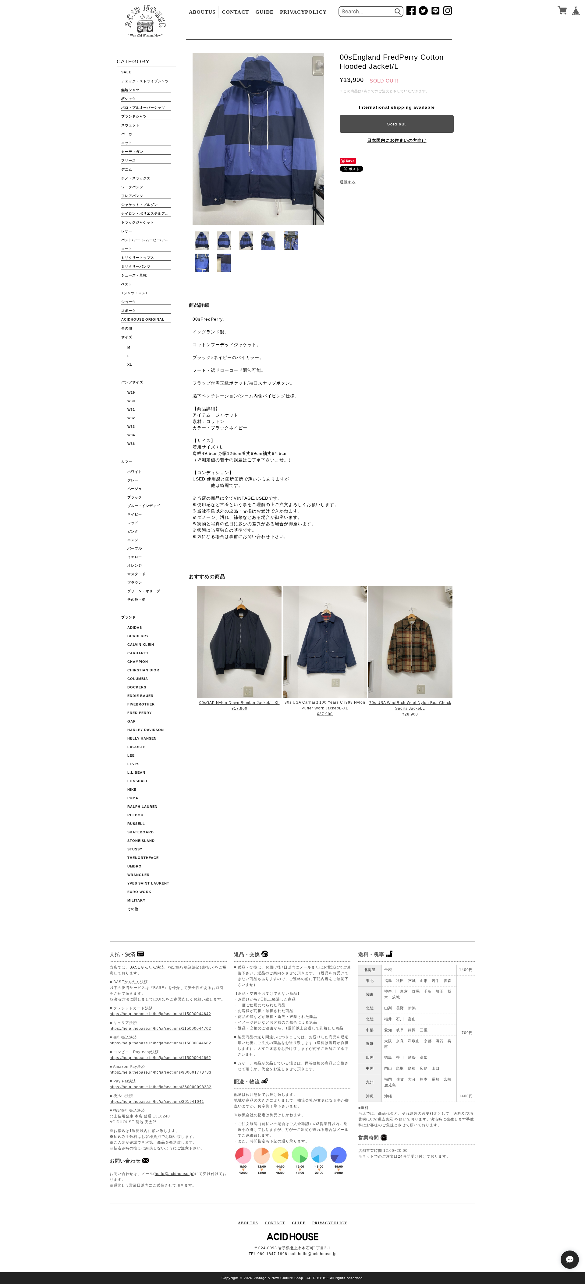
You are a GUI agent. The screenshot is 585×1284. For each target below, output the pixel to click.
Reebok (135, 815)
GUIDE (264, 12)
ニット (126, 143)
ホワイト (134, 471)
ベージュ (134, 489)
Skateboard (140, 832)
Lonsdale (137, 781)
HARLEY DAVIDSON (145, 730)
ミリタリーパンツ (136, 266)
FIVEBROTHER (141, 704)
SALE (126, 72)
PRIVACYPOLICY (303, 12)
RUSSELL (136, 823)
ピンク (132, 531)
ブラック (134, 497)
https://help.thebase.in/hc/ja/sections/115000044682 (160, 1043)
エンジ (132, 540)
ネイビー (134, 514)
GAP (131, 721)
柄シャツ (128, 98)
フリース (128, 160)
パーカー (128, 134)
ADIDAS (134, 627)
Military (136, 900)
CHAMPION (137, 661)
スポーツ (128, 310)
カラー (126, 461)
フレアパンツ (132, 196)
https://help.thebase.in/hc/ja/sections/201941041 (157, 1101)
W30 (131, 401)
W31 (131, 409)
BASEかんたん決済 (146, 967)
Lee (131, 755)
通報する (348, 182)
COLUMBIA (137, 679)
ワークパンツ (132, 187)
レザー (126, 231)
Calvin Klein (140, 644)
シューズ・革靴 (134, 275)
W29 (131, 392)
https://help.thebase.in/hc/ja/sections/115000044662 (160, 1058)
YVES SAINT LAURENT (148, 883)
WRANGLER (138, 875)
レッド (132, 523)
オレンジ (134, 565)
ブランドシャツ (134, 116)
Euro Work (139, 892)
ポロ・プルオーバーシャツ (143, 107)
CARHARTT (138, 653)
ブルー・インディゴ (143, 506)
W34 (131, 435)
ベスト (126, 284)
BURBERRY (138, 636)
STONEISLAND (141, 841)
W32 (131, 418)
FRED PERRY (139, 713)
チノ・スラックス (136, 178)
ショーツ (128, 302)
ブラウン (134, 582)
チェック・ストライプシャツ (145, 81)
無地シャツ (130, 90)
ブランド (128, 617)
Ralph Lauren (142, 806)
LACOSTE (136, 747)
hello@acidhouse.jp (174, 1174)
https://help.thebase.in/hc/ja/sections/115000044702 (160, 1028)
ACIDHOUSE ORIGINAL (143, 319)
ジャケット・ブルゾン (139, 204)
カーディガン (132, 151)
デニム (126, 169)
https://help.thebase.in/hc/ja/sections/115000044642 (160, 1014)
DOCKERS (136, 687)
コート (126, 249)
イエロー (134, 557)
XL (129, 364)
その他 (126, 328)
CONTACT (235, 12)
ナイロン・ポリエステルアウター (146, 213)
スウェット (130, 125)
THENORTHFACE (143, 858)
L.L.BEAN (136, 772)
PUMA (132, 798)
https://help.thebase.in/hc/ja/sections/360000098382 (160, 1087)
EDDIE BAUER (140, 696)
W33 (131, 426)
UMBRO (134, 866)
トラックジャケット (137, 222)
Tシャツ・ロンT (134, 293)
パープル (134, 548)
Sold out (396, 124)
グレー (132, 480)
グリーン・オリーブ (143, 591)
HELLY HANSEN (142, 738)
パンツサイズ (132, 382)
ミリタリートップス (137, 257)
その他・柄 (136, 599)
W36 (131, 443)
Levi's (133, 764)
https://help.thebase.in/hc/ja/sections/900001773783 (160, 1072)
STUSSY (134, 849)
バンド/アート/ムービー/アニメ (146, 240)
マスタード (136, 574)
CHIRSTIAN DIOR (143, 670)
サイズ (126, 337)
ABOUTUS (202, 12)
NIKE (131, 789)
